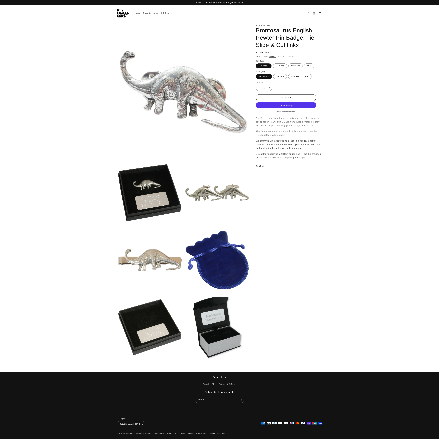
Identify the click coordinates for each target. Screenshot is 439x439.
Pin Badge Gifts (129, 433)
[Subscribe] (241, 400)
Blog (214, 384)
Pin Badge (264, 66)
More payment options (286, 112)
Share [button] (261, 166)
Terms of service (186, 433)
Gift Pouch (264, 76)
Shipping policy (201, 433)
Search (206, 384)
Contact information (217, 433)
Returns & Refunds (227, 384)
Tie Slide (280, 66)
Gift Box (280, 76)
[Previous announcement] (117, 2)
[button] (308, 13)
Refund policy (159, 433)
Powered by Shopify (143, 433)
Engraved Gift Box (300, 76)
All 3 (309, 66)
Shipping (272, 56)
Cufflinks (295, 66)
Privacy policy (172, 433)
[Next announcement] (321, 2)
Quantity (259, 82)
